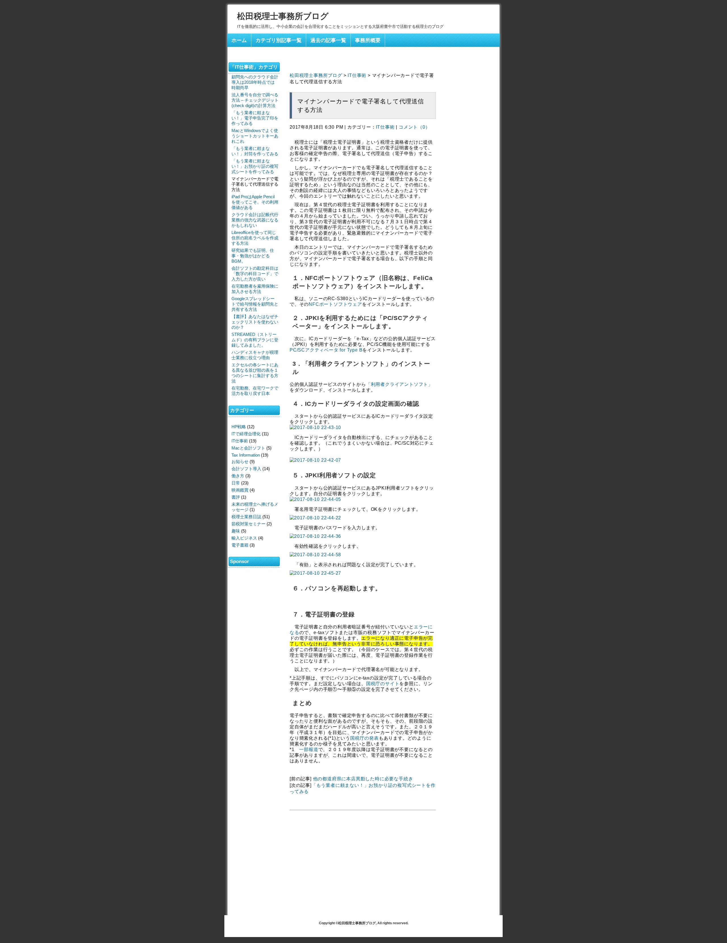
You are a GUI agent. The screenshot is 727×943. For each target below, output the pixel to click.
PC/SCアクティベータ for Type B (326, 350)
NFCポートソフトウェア (335, 304)
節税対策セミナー (248, 523)
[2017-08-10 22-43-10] (315, 427)
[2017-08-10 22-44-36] (315, 536)
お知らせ (239, 461)
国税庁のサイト (383, 683)
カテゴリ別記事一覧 (279, 40)
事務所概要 (368, 40)
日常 (235, 482)
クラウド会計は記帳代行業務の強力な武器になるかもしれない (254, 220)
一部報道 (308, 749)
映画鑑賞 (239, 490)
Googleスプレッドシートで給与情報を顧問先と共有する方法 (254, 304)
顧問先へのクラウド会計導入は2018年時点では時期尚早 (254, 82)
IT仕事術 (357, 75)
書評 (235, 497)
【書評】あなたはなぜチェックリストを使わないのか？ (254, 322)
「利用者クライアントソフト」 (399, 384)
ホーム (239, 40)
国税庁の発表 (364, 738)
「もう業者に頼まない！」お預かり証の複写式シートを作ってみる (254, 166)
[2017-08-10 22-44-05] (315, 499)
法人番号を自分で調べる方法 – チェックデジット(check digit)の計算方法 (255, 100)
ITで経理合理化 (246, 433)
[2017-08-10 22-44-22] (315, 517)
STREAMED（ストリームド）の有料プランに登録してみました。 (254, 340)
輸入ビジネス (244, 538)
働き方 (237, 475)
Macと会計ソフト (248, 448)
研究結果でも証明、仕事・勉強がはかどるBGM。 (252, 256)
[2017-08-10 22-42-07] (315, 460)
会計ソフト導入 (246, 468)
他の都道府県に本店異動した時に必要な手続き (363, 778)
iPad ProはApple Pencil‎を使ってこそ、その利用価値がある (254, 202)
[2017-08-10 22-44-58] (315, 554)
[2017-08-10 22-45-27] (315, 573)
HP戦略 (238, 426)
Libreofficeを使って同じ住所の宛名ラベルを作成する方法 (254, 238)
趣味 (235, 530)
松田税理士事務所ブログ (283, 16)
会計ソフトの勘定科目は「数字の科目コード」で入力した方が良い (254, 273)
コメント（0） (414, 127)
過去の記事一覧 (328, 40)
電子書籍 (239, 545)
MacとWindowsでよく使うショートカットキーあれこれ (254, 136)
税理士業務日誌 (246, 516)
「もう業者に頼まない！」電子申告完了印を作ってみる (254, 118)
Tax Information (245, 455)
